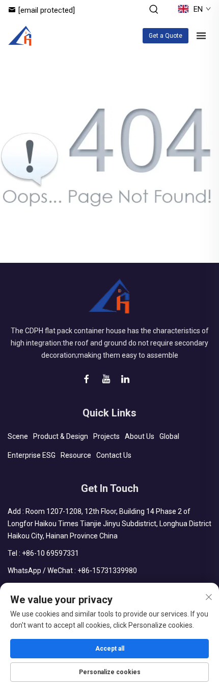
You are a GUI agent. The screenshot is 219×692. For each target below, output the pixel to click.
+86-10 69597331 (50, 553)
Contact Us (113, 455)
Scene (18, 436)
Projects (106, 436)
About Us (139, 436)
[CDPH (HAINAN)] (20, 36)
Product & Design (60, 436)
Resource (76, 455)
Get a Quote (165, 35)
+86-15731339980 (107, 570)
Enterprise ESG (32, 455)
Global (169, 436)
